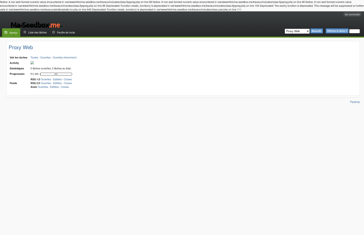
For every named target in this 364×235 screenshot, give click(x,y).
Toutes (34, 57)
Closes (68, 79)
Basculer (316, 31)
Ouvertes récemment (64, 57)
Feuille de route (66, 32)
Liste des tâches (37, 32)
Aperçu (13, 32)
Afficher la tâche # (337, 31)
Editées (57, 79)
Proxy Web (21, 47)
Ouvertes (45, 57)
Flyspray (355, 101)
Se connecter (352, 14)
